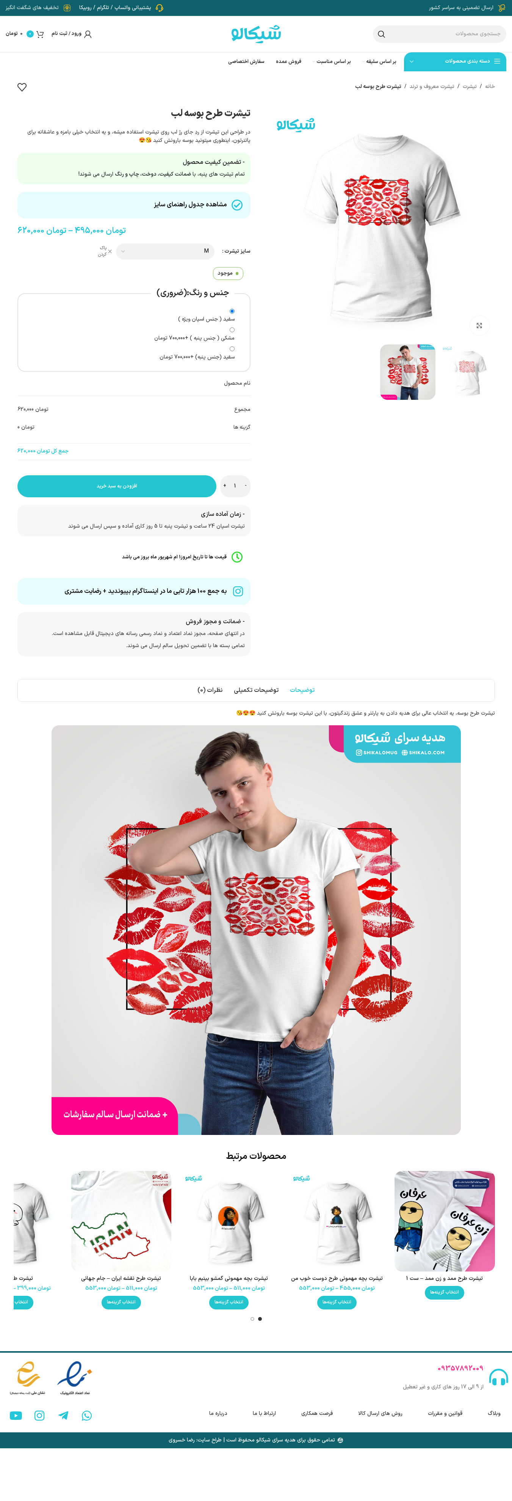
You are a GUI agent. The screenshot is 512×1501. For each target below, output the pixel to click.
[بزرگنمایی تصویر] (479, 325)
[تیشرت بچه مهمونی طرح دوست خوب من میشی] (337, 1221)
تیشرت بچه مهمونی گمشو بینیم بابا (229, 1279)
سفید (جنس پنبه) (197, 357)
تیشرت (470, 87)
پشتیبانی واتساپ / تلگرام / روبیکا (115, 8)
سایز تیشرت (237, 251)
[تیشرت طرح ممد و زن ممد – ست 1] (445, 1221)
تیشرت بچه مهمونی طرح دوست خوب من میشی (337, 1282)
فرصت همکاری (317, 1414)
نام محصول (237, 383)
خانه (490, 87)
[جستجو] (381, 34)
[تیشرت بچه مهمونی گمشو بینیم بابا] (229, 1221)
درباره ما (218, 1414)
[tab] (302, 690)
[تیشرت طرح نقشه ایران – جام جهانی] (121, 1221)
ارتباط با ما (264, 1414)
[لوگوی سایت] (256, 34)
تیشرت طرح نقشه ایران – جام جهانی (121, 1279)
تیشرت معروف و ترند (432, 87)
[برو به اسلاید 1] (260, 1319)
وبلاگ (494, 1414)
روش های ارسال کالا (380, 1414)
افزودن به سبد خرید (117, 486)
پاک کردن (102, 251)
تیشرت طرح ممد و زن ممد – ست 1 (444, 1279)
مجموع (242, 409)
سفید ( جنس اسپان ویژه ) (206, 319)
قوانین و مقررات (445, 1414)
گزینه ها (242, 427)
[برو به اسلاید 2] (252, 1319)
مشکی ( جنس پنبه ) (194, 338)
